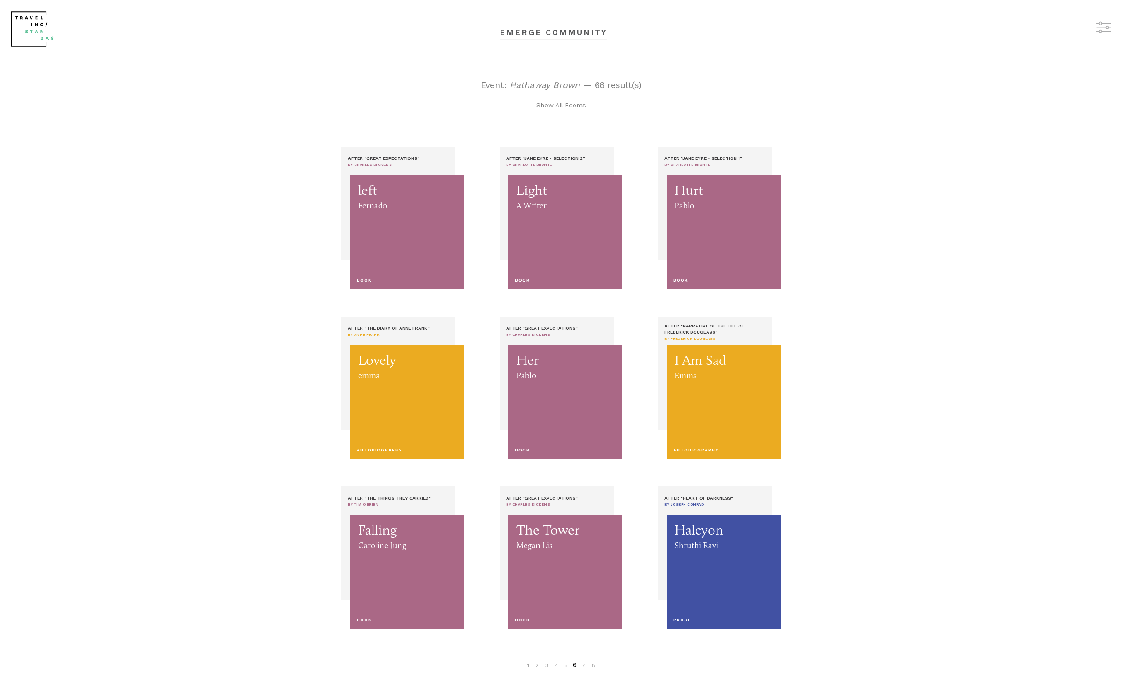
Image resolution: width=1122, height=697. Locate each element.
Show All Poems (561, 105)
